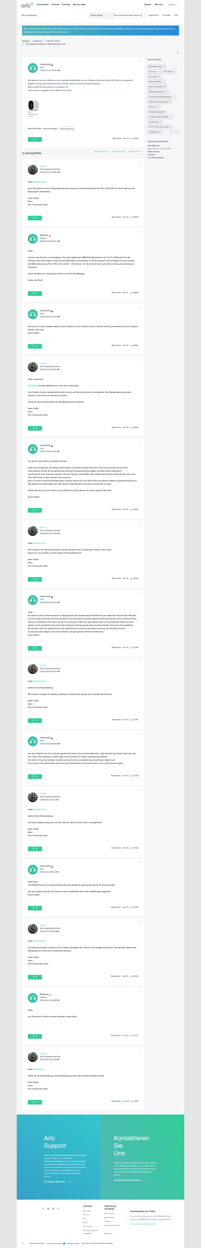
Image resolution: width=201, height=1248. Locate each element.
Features (152, 107)
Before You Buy (155, 82)
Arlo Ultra (87, 1211)
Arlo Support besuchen (54, 1182)
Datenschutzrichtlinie (37, 1243)
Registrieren (154, 15)
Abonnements (43, 5)
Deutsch (26, 41)
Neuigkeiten (109, 1217)
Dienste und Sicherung (158, 102)
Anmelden (166, 15)
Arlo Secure (168, 72)
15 (122, 1101)
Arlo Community (29, 15)
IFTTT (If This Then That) (159, 127)
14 (121, 1036)
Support (147, 5)
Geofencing (154, 122)
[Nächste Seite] (177, 132)
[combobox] (128, 15)
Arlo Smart (153, 77)
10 (121, 776)
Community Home (111, 1225)
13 (121, 976)
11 (121, 848)
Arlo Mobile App (155, 67)
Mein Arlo (159, 5)
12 (121, 907)
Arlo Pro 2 (153, 72)
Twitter (48, 1208)
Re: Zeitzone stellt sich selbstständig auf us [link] (46, 44)
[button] (140, 61)
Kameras (38, 41)
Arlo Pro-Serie (53, 41)
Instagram (58, 1208)
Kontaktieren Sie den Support (127, 1180)
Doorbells (66, 5)
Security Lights (79, 5)
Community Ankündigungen (160, 97)
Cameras (55, 5)
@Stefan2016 (39, 182)
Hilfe (176, 15)
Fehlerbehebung (66, 129)
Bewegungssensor (156, 92)
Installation (153, 132)
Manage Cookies (73, 1243)
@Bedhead (33, 385)
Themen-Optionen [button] (177, 53)
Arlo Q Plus (87, 1226)
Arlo (84, 1219)
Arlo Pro (86, 1215)
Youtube (53, 1208)
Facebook (43, 1208)
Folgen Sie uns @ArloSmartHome (143, 1224)
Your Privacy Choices (54, 1243)
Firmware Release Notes (159, 117)
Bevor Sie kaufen (156, 87)
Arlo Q (85, 1223)
